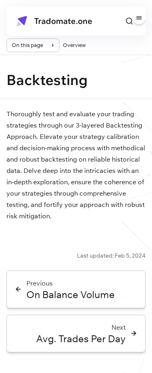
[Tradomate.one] (22, 21)
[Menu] (139, 17)
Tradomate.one (63, 21)
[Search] (129, 21)
